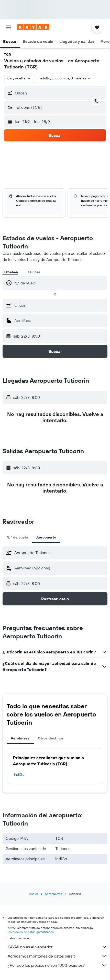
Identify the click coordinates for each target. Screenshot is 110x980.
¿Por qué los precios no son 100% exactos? (46, 965)
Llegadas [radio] (10, 272)
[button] (8, 27)
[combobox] (59, 305)
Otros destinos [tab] (51, 738)
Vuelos (34, 894)
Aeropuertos (53, 894)
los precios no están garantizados (31, 932)
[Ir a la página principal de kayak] (33, 27)
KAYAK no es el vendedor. (30, 946)
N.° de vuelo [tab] (17, 537)
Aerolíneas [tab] (20, 738)
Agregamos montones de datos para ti (41, 956)
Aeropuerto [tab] (46, 537)
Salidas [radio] (34, 272)
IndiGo (19, 774)
